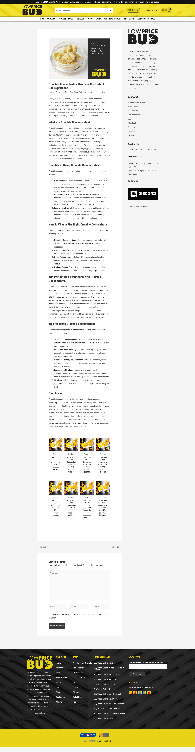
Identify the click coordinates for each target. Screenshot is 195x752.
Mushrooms (114, 19)
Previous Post (43, 547)
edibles (39, 706)
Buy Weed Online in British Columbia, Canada (109, 669)
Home (58, 663)
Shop (42, 19)
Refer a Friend (134, 107)
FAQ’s (58, 683)
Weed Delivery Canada (137, 103)
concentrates (99, 92)
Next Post (117, 547)
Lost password (134, 115)
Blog (67, 92)
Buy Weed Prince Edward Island (107, 709)
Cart (129, 119)
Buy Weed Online (77, 92)
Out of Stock (133, 131)
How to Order (61, 678)
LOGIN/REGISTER (152, 10)
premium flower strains (137, 85)
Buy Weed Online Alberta (104, 663)
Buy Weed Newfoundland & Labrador (109, 704)
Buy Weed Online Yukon (104, 719)
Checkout (132, 123)
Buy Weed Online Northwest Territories (109, 714)
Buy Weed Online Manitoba (105, 680)
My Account (133, 111)
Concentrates (66, 19)
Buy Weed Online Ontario (104, 684)
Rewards (59, 687)
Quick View (55, 449)
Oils (105, 19)
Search (110, 10)
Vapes (98, 19)
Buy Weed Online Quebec (104, 689)
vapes (45, 706)
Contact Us (60, 697)
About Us (60, 668)
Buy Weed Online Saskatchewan (107, 675)
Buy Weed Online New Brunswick (107, 694)
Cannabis (51, 19)
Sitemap (131, 127)
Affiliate (59, 702)
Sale (153, 19)
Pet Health (129, 19)
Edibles (80, 19)
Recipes (131, 136)
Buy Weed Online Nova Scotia (106, 699)
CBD (90, 19)
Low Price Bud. (105, 741)
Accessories (143, 19)
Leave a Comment (56, 92)
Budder (56, 454)
